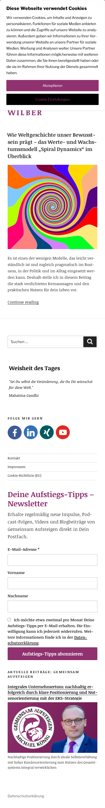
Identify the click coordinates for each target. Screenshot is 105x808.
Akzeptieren (52, 85)
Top (99, 801)
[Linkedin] (31, 432)
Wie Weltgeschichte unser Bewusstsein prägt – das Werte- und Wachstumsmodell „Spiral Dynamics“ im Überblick (52, 145)
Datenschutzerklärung (26, 796)
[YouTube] (63, 432)
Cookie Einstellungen (52, 99)
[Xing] (47, 432)
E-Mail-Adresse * (24, 549)
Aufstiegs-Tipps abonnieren (52, 654)
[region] (52, 55)
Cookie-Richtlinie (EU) (24, 475)
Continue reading (23, 302)
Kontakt (14, 458)
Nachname (18, 595)
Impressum (16, 467)
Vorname (16, 572)
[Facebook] (15, 433)
